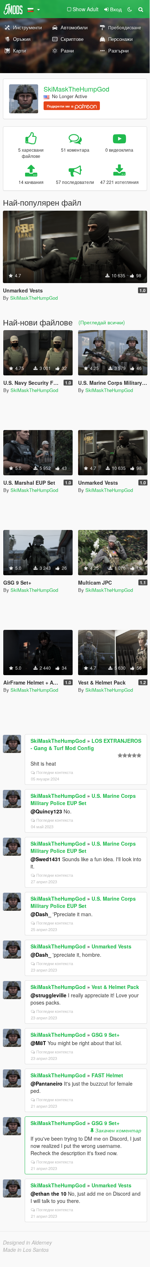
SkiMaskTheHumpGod (76, 88)
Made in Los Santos (26, 1249)
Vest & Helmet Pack (115, 986)
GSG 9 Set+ (105, 1034)
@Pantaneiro (46, 1083)
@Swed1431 (46, 859)
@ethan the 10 (48, 1193)
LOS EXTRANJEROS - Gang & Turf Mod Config (86, 744)
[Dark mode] (130, 9)
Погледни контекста (54, 772)
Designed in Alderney (27, 1242)
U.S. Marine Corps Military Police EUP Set (83, 799)
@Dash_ (41, 914)
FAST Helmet (107, 1075)
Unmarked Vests (111, 946)
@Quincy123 (46, 811)
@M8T (38, 1043)
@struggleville (48, 995)
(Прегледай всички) (101, 322)
